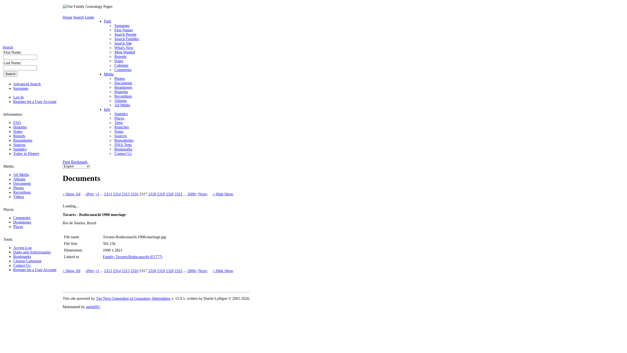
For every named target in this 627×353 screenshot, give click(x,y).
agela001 (93, 307)
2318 (152, 194)
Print (66, 162)
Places (18, 227)
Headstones (22, 222)
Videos (18, 197)
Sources (19, 145)
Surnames (20, 88)
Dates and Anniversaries (32, 252)
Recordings (22, 192)
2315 (126, 194)
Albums (19, 179)
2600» (192, 194)
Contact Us (22, 265)
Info (107, 109)
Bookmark (79, 162)
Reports (19, 136)
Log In (18, 97)
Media (109, 74)
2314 (117, 194)
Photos (18, 188)
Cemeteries (21, 218)
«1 (97, 194)
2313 (108, 194)
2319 (161, 194)
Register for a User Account (34, 102)
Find (107, 21)
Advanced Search (27, 84)
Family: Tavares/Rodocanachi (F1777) (132, 257)
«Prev (89, 194)
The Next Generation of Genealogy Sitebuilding (133, 298)
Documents (22, 183)
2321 (178, 194)
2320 (170, 194)
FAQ (17, 123)
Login (89, 17)
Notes (17, 131)
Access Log (22, 248)
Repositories (22, 140)
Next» (203, 194)
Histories (20, 127)
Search (8, 47)
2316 (134, 194)
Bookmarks (22, 256)
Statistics (20, 149)
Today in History (26, 153)
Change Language (27, 261)
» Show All (71, 194)
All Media (21, 175)
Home (67, 17)
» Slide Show (223, 194)
